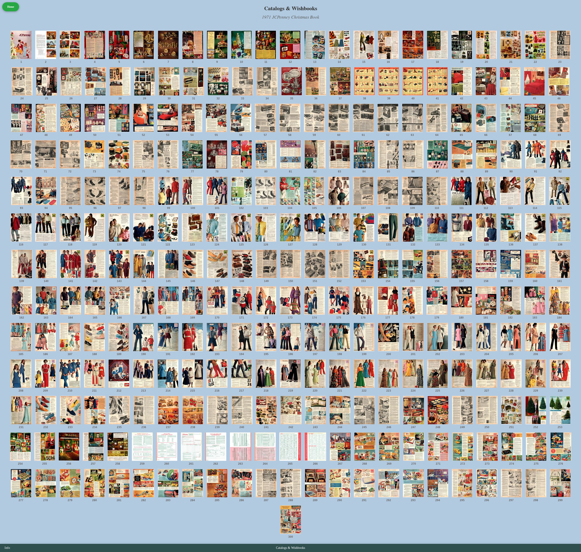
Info (7, 548)
